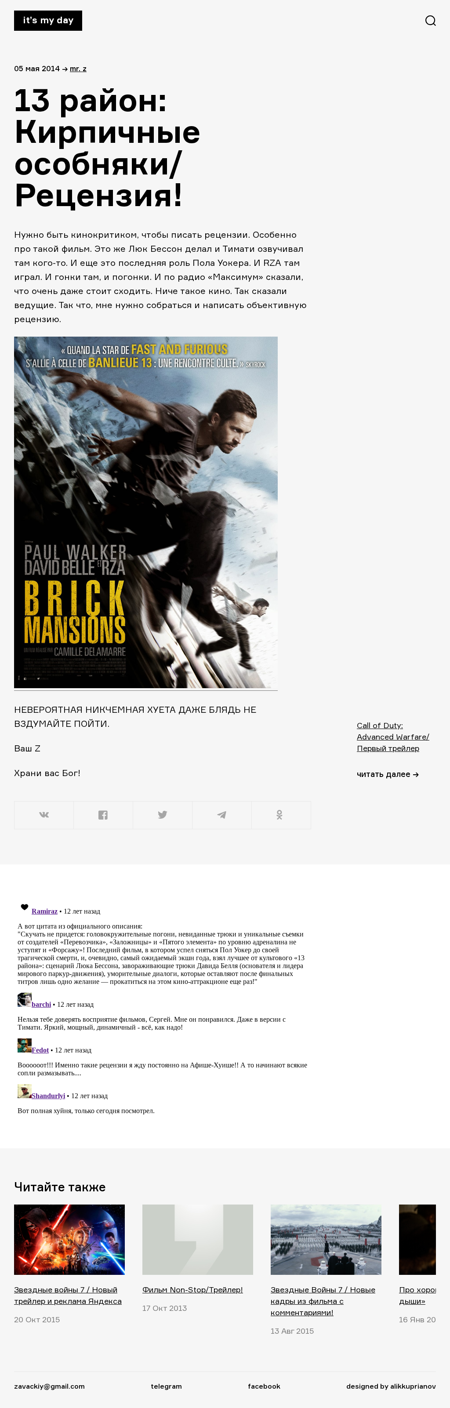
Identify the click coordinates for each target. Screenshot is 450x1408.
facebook (264, 1386)
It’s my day (48, 19)
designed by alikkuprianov (391, 1386)
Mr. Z (78, 68)
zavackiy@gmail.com (49, 1386)
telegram (166, 1386)
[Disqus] (163, 1006)
